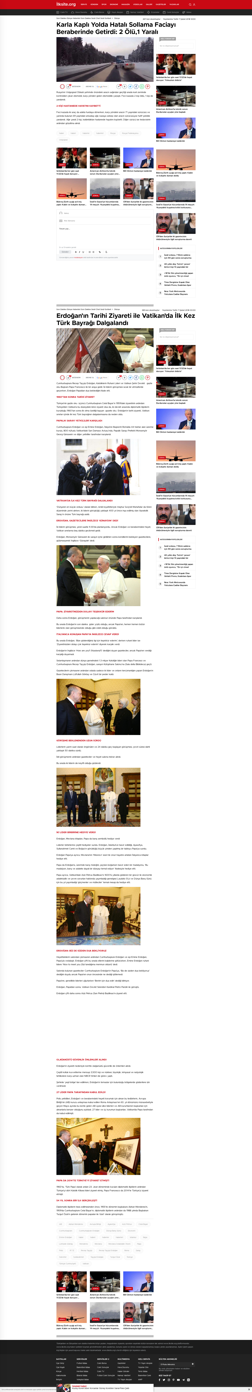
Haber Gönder (123, 1371)
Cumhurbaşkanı (65, 1231)
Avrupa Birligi (95, 1224)
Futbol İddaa (82, 1363)
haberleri (100, 133)
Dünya (117, 18)
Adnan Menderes (76, 1224)
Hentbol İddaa (82, 1371)
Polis (61, 1251)
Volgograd (63, 140)
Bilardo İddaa (82, 1375)
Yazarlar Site (143, 1367)
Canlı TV (64, 12)
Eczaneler (155, 12)
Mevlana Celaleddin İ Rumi (119, 1244)
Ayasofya (111, 1224)
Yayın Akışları (117, 12)
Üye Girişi (60, 1363)
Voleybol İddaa (83, 1380)
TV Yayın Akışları (125, 1380)
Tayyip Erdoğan (97, 1257)
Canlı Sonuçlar (173, 12)
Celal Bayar (143, 1224)
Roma (126, 1251)
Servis (84, 4)
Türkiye (130, 1257)
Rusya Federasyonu (130, 133)
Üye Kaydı (60, 1367)
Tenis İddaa (142, 1371)
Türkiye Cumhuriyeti (67, 1264)
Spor (104, 4)
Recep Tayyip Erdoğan (108, 1251)
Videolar (137, 4)
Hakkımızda (61, 1375)
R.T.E (72, 1251)
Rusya (112, 133)
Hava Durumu (81, 12)
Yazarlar (174, 4)
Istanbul (133, 1237)
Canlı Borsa (99, 12)
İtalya (145, 1237)
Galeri (149, 4)
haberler (86, 133)
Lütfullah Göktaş (66, 1244)
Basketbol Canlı (144, 1375)
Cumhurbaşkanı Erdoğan (89, 1231)
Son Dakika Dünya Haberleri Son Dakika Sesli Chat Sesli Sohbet (83, 18)
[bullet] (93, 252)
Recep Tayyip (86, 1251)
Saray (138, 1251)
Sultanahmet (78, 1257)
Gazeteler (161, 4)
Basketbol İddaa (83, 1367)
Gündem (94, 4)
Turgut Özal (115, 1257)
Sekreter (63, 1257)
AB (60, 1224)
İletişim (59, 1380)
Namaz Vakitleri (137, 12)
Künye (58, 1371)
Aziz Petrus (127, 1224)
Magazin (126, 4)
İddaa (188, 12)
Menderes (84, 1244)
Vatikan (86, 1264)
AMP (140, 1380)
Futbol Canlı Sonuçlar (106, 1375)
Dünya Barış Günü (113, 1231)
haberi (73, 133)
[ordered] (89, 252)
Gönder (65, 252)
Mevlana (98, 1244)
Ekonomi (114, 4)
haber (61, 133)
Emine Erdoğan (65, 1237)
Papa (139, 1244)
